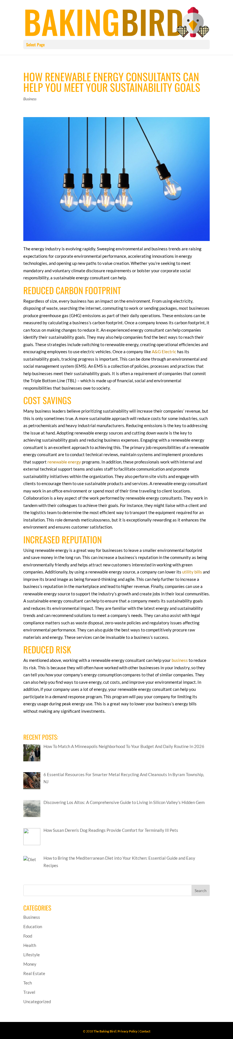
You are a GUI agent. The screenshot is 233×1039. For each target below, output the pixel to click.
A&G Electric (164, 351)
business (180, 660)
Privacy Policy (128, 1031)
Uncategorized (37, 1001)
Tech (27, 982)
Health (29, 945)
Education (32, 926)
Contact (145, 1031)
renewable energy (64, 461)
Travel (29, 992)
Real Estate (34, 973)
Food (27, 935)
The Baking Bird (104, 1031)
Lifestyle (31, 954)
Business (29, 98)
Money (29, 964)
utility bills (192, 571)
